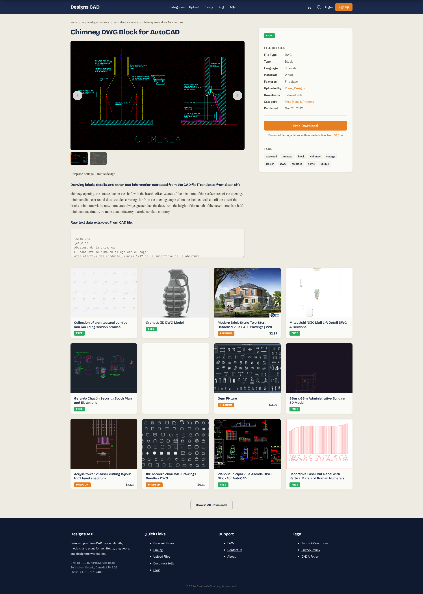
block (301, 156)
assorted (271, 156)
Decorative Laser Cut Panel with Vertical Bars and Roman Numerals (316, 476)
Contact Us (234, 550)
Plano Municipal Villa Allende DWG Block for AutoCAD (245, 476)
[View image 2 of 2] (98, 158)
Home (74, 22)
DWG (283, 163)
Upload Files (161, 557)
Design (270, 163)
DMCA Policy (310, 557)
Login (329, 7)
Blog (156, 570)
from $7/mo (335, 135)
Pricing (158, 550)
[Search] (318, 7)
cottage (330, 156)
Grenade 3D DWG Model (165, 323)
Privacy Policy (310, 550)
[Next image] (237, 95)
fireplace (297, 163)
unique (325, 163)
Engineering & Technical (95, 22)
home (311, 163)
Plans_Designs (295, 88)
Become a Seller (164, 563)
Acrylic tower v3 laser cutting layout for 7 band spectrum (102, 476)
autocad (287, 156)
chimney (315, 156)
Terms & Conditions (314, 543)
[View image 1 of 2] (79, 158)
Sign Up (344, 7)
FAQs (231, 543)
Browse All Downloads (211, 505)
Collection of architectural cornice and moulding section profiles (100, 325)
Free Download (305, 125)
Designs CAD (84, 7)
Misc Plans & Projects (126, 22)
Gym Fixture (227, 398)
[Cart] (309, 7)
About (231, 557)
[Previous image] (77, 95)
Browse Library (163, 543)
